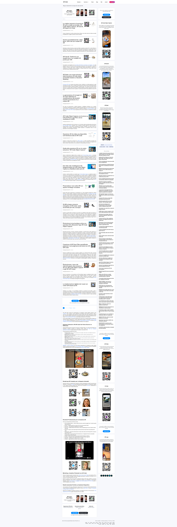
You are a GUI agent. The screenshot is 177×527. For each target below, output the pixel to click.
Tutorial (107, 146)
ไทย (105, 524)
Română (113, 523)
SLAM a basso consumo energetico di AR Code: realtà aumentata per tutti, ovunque (72, 205)
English (86, 522)
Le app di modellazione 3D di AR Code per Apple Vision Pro (106, 230)
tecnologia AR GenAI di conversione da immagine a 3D (84, 64)
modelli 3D (65, 313)
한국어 (95, 523)
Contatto (113, 520)
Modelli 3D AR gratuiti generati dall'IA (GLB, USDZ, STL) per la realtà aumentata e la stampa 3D (106, 169)
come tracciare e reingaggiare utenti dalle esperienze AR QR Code (81, 480)
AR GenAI (92, 108)
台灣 (110, 524)
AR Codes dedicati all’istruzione (84, 320)
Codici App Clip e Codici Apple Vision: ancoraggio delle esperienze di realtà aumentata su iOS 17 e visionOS (105, 297)
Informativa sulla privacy (104, 520)
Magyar (114, 522)
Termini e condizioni (98, 520)
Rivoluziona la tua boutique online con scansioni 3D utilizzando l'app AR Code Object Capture (75, 224)
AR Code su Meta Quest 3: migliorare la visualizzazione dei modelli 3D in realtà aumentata (106, 259)
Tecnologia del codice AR (66, 30)
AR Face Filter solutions (67, 258)
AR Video (66, 436)
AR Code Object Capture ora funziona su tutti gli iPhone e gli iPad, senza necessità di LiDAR (75, 117)
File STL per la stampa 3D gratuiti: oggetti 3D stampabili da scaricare (106, 173)
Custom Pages (86, 475)
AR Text (66, 425)
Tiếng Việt (113, 524)
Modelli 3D (102, 144)
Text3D (87, 425)
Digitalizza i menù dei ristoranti (68, 345)
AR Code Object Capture (67, 125)
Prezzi (92, 2)
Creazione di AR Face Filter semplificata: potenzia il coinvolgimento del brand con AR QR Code (76, 245)
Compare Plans (83, 300)
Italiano (90, 523)
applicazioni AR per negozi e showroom (75, 338)
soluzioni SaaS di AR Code (69, 109)
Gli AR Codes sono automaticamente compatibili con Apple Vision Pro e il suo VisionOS (106, 286)
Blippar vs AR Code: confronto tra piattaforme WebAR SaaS (105, 304)
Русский (100, 524)
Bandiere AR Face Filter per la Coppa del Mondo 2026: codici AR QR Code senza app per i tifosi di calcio (106, 158)
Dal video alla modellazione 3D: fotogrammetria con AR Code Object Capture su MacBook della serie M (74, 167)
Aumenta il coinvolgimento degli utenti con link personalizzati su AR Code (106, 266)
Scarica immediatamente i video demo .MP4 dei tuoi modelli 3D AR (73, 41)
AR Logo (66, 429)
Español (100, 522)
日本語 (93, 523)
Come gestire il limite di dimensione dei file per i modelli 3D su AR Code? (106, 279)
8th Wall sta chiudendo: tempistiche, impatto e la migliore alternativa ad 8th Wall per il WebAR (106, 182)
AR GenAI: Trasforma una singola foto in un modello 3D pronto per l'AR (72, 58)
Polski (107, 523)
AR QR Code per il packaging (70, 333)
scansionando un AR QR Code (73, 237)
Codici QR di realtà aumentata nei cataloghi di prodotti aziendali (106, 328)
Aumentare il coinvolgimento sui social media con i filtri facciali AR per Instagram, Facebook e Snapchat (106, 248)
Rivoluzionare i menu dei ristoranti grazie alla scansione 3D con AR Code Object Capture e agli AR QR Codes (73, 266)
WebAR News (111, 146)
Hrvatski (110, 522)
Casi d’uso (86, 2)
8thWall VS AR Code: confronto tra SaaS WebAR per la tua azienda (106, 317)
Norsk (100, 523)
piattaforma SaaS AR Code (76, 293)
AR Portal (66, 427)
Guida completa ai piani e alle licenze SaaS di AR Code (106, 236)
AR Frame (66, 426)
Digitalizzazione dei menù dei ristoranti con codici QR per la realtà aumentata (106, 307)
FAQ (101, 2)
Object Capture (80, 140)
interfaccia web (80, 179)
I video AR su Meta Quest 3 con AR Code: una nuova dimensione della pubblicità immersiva (106, 252)
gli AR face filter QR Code (71, 434)
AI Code (88, 108)
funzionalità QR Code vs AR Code (89, 198)
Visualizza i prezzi (83, 512)
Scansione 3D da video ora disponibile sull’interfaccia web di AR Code (75, 134)
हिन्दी (108, 522)
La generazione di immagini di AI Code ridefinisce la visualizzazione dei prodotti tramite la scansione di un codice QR (72, 98)
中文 (88, 522)
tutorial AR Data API (68, 432)
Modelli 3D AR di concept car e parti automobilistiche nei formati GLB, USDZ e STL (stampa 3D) (106, 324)
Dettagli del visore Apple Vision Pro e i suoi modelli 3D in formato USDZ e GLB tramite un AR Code (106, 290)
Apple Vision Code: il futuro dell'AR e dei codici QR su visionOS (106, 321)
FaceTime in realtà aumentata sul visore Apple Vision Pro (106, 294)
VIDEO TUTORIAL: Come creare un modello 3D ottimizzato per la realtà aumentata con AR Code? (105, 282)
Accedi (106, 2)
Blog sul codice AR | (67, 5)
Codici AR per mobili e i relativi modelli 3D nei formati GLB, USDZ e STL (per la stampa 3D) (106, 311)
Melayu (98, 523)
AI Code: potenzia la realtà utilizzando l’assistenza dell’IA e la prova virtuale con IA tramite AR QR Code (106, 239)
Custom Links (80, 475)
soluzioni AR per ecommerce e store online (70, 343)
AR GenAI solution (74, 159)
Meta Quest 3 (86, 488)
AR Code (65, 2)
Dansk (94, 522)
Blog (97, 2)
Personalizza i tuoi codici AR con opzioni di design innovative (73, 186)
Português (110, 523)
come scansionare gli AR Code (70, 316)
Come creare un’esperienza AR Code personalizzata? (105, 269)
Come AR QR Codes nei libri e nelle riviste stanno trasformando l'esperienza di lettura (106, 301)
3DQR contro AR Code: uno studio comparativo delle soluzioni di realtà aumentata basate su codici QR (105, 275)
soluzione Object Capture (91, 235)
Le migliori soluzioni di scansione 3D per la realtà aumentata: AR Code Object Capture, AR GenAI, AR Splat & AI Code (73, 25)
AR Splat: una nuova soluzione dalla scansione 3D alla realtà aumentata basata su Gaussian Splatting (72, 77)
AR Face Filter (67, 433)
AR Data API (67, 431)
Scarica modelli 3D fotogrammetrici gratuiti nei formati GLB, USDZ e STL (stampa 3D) (106, 179)
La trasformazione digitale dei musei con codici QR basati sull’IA (75, 284)
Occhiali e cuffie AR (102, 146)
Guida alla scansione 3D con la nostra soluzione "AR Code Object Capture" (74, 149)
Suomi (102, 522)
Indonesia (86, 523)
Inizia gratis (112, 2)
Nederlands (103, 523)
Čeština (91, 522)
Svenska (103, 524)
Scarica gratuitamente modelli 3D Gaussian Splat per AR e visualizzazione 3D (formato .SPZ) (106, 165)
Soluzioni (78, 2)
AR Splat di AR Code (66, 84)
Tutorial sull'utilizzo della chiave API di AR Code (106, 233)
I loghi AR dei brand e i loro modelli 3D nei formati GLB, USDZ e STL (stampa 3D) (106, 314)
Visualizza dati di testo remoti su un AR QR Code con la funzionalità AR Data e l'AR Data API (106, 243)
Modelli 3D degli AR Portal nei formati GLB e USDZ (106, 272)
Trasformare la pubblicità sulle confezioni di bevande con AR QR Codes (106, 256)
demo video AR (87, 436)
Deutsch (97, 522)
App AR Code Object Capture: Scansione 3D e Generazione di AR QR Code (106, 263)
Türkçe (108, 524)
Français (105, 522)
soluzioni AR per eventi (72, 335)
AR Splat (66, 439)
